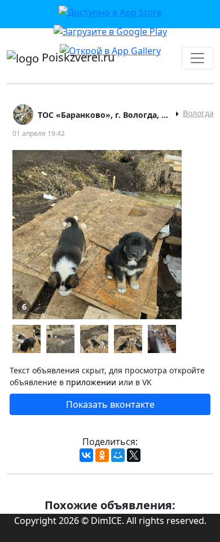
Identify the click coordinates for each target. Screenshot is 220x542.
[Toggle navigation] (197, 58)
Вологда (198, 113)
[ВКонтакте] (86, 455)
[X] (133, 455)
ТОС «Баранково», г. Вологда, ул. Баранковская (104, 114)
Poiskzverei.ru (77, 57)
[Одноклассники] (102, 455)
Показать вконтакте (110, 404)
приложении (91, 382)
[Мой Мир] (118, 455)
